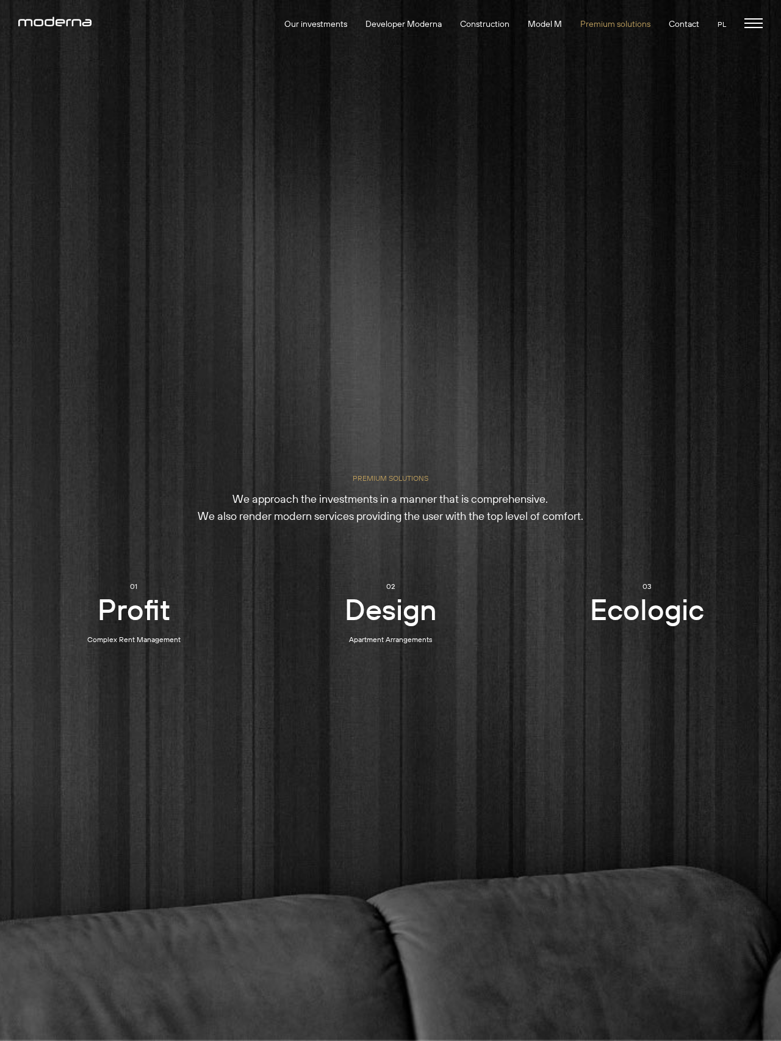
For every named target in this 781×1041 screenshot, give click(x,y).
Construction (484, 23)
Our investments (315, 23)
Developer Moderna (403, 23)
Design (391, 609)
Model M (545, 23)
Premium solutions (615, 23)
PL (722, 24)
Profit (134, 609)
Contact (684, 23)
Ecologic (647, 609)
